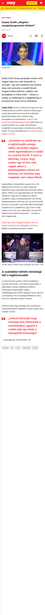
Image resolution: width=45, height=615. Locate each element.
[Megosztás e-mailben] (35, 36)
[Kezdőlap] (11, 3)
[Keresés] (41, 3)
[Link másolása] (30, 36)
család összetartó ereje (20, 122)
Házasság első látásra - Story (27, 8)
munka (35, 348)
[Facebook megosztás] (41, 36)
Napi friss (6, 18)
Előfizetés (31, 3)
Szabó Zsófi (26, 348)
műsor (18, 348)
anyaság (5, 348)
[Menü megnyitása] (3, 3)
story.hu (10, 36)
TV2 (12, 348)
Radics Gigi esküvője (11, 8)
